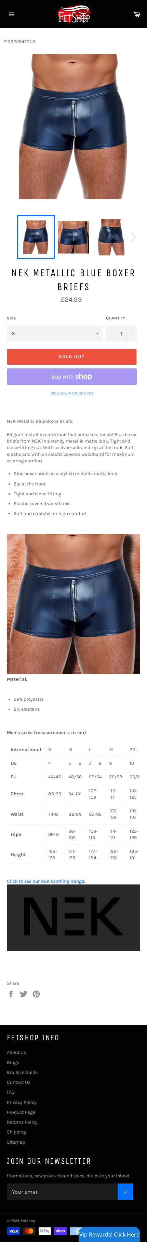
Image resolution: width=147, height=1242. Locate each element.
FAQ (11, 1092)
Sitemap (16, 1142)
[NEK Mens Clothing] (73, 949)
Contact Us (18, 1082)
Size (11, 318)
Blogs (13, 1062)
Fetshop (28, 1221)
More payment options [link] (72, 393)
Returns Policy (22, 1122)
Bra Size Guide (22, 1072)
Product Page (21, 1112)
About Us (16, 1052)
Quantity (115, 318)
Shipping (16, 1132)
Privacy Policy (22, 1102)
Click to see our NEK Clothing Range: (46, 881)
